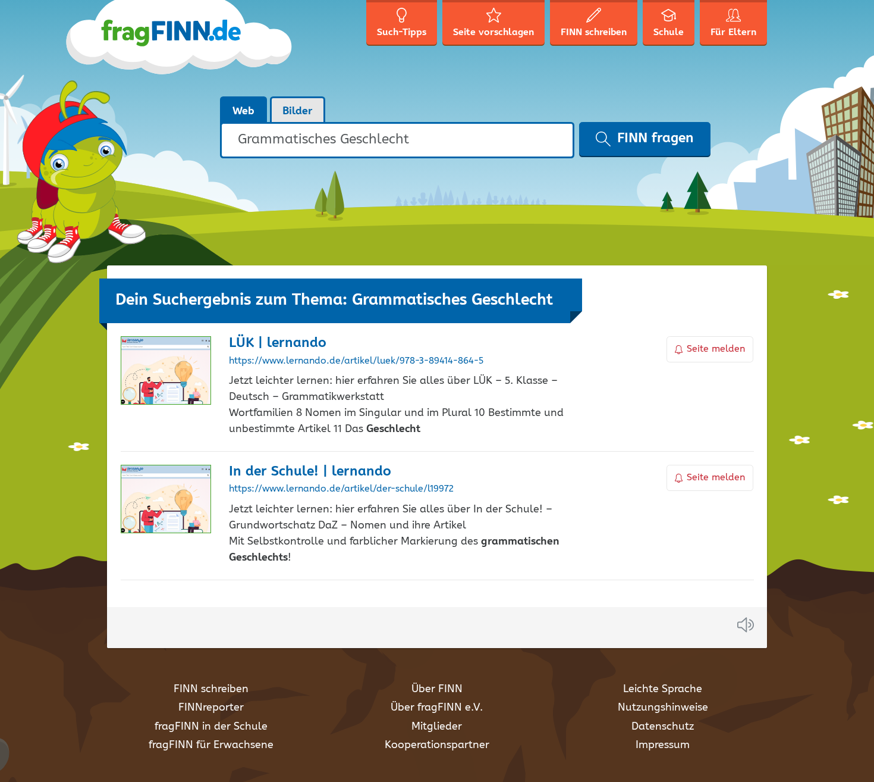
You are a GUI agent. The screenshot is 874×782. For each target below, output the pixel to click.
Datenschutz (662, 726)
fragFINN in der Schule (211, 726)
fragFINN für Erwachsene (211, 745)
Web (243, 111)
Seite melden (716, 349)
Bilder (297, 111)
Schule (668, 32)
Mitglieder (436, 726)
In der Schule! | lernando (310, 471)
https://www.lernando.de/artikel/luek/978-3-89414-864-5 (356, 361)
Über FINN (437, 689)
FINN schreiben (211, 689)
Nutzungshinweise (663, 707)
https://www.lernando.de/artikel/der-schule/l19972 (341, 489)
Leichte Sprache (662, 689)
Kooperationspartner (437, 745)
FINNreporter (211, 707)
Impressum (663, 745)
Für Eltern (733, 32)
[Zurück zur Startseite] (200, 47)
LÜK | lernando (277, 343)
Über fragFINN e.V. (437, 707)
